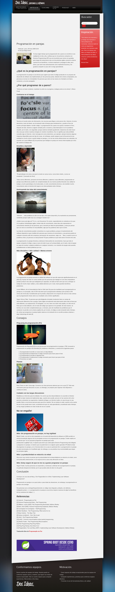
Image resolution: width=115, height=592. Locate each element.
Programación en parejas (30, 44)
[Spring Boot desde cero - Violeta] (47, 545)
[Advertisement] (47, 29)
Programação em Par (35, 531)
